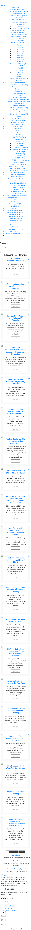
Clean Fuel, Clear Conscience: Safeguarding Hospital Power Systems (15, 822)
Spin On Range (19, 162)
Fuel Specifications (19, 18)
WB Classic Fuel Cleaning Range (19, 64)
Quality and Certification (15, 212)
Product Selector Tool (19, 34)
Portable (19, 95)
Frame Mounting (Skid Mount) (19, 99)
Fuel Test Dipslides (19, 185)
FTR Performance (19, 187)
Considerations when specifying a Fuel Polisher (15, 286)
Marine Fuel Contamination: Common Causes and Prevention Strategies (15, 351)
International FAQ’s (16, 221)
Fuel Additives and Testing (17, 183)
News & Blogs (14, 206)
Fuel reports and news (19, 30)
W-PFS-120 (20, 59)
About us (14, 200)
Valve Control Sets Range (17, 166)
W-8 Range (20, 145)
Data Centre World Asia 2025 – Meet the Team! (15, 472)
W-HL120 (21, 41)
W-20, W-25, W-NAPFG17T (20, 149)
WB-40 (20, 70)
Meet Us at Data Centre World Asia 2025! (15, 620)
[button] (22, 229)
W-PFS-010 (20, 49)
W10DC (19, 76)
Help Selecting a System (21, 28)
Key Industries (20, 24)
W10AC (19, 74)
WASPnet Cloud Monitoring (19, 85)
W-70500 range (21, 156)
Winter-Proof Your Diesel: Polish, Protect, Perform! (15, 382)
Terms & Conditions (11, 910)
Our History (14, 202)
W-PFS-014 (20, 51)
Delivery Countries (16, 218)
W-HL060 (21, 39)
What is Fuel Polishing (17, 9)
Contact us (8, 908)
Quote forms (17, 129)
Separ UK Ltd (14, 225)
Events (14, 208)
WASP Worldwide (14, 214)
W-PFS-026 (20, 53)
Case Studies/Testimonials (14, 210)
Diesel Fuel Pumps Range (17, 175)
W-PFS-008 (20, 47)
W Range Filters (19, 141)
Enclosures (18, 91)
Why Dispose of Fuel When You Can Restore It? (15, 768)
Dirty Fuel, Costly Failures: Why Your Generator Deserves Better (15, 531)
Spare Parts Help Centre (17, 124)
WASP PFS (12, 231)
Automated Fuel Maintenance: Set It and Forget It (15, 738)
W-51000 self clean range (20, 160)
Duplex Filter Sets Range (19, 164)
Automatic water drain (19, 105)
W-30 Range (21, 152)
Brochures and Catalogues (17, 120)
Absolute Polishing (19, 110)
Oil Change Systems (17, 172)
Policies (14, 223)
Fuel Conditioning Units (17, 168)
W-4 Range (20, 143)
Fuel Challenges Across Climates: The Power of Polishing (15, 590)
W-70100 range (21, 154)
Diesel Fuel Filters (17, 135)
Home (3, 5)
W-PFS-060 (20, 57)
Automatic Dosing (19, 93)
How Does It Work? (16, 861)
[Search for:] (12, 247)
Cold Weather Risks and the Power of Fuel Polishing (15, 711)
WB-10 (21, 66)
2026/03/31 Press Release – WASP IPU (15, 260)
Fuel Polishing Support (17, 122)
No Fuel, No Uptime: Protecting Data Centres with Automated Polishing (15, 652)
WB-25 (21, 68)
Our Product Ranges (17, 32)
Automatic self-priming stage (19, 108)
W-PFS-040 (20, 55)
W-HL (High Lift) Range (19, 36)
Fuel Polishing (15, 7)
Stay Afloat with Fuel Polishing (15, 793)
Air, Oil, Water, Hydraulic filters (17, 195)
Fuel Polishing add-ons (17, 82)
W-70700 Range (21, 158)
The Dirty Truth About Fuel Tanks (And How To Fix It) (15, 560)
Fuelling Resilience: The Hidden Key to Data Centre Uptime (15, 441)
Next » (21, 852)
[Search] (0, 252)
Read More (15, 274)
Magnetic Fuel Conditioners (19, 170)
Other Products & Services (15, 133)
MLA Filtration (14, 227)
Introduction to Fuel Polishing (19, 11)
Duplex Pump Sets (17, 177)
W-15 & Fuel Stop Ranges (21, 147)
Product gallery (17, 118)
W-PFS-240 (20, 62)
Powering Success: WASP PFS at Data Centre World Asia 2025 (15, 411)
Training (17, 181)
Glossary (21, 26)
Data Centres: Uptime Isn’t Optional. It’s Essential (15, 318)
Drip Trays (19, 112)
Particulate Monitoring (19, 97)
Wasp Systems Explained (19, 16)
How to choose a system (19, 22)
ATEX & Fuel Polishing (19, 20)
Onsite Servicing (17, 126)
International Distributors (16, 216)
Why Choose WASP (14, 204)
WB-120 (20, 72)
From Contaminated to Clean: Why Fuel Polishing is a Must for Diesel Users (15, 499)
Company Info (12, 198)
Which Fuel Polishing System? (16, 869)
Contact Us (11, 229)
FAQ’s (17, 131)
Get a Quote (16, 855)
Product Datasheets (17, 189)
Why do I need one (19, 13)
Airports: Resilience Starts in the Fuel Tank (15, 682)
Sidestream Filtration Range (17, 179)
